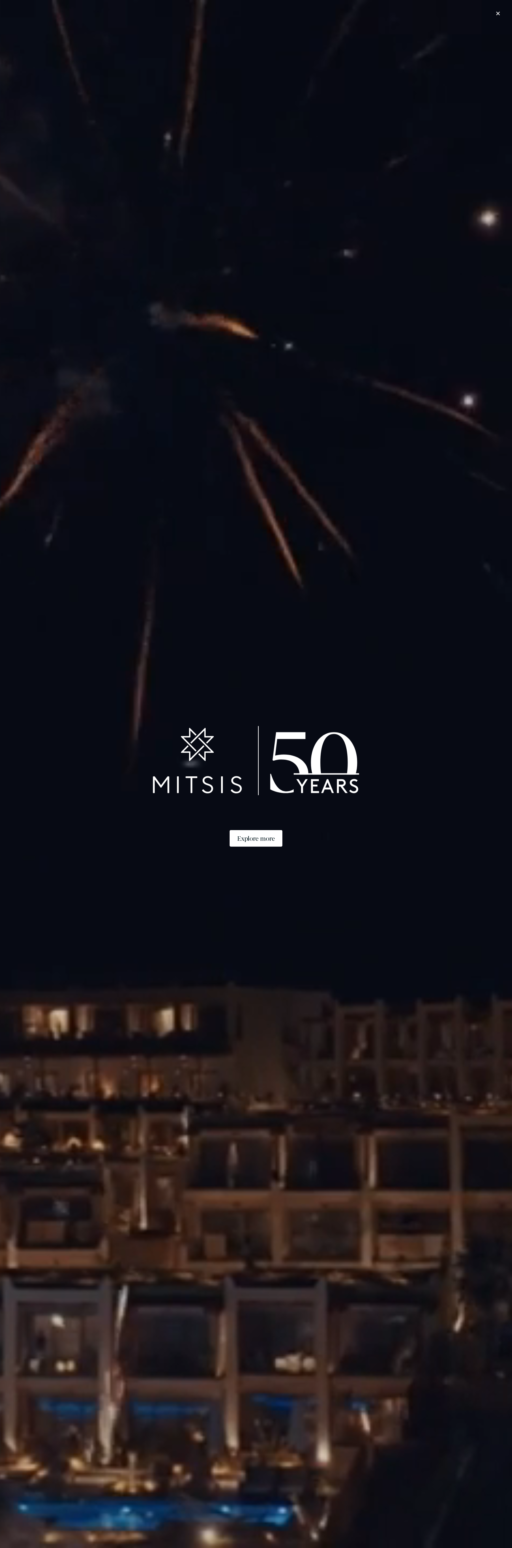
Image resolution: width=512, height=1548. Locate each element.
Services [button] (369, 36)
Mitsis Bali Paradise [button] (76, 36)
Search (385, 1526)
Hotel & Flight (437, 1526)
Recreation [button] (340, 36)
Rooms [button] (264, 36)
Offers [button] (288, 36)
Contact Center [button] (404, 36)
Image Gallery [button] (445, 36)
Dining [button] (312, 36)
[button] (77, 5)
